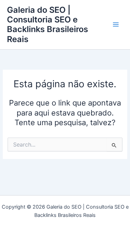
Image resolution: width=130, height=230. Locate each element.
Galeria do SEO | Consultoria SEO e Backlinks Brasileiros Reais (47, 24)
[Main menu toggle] (116, 25)
